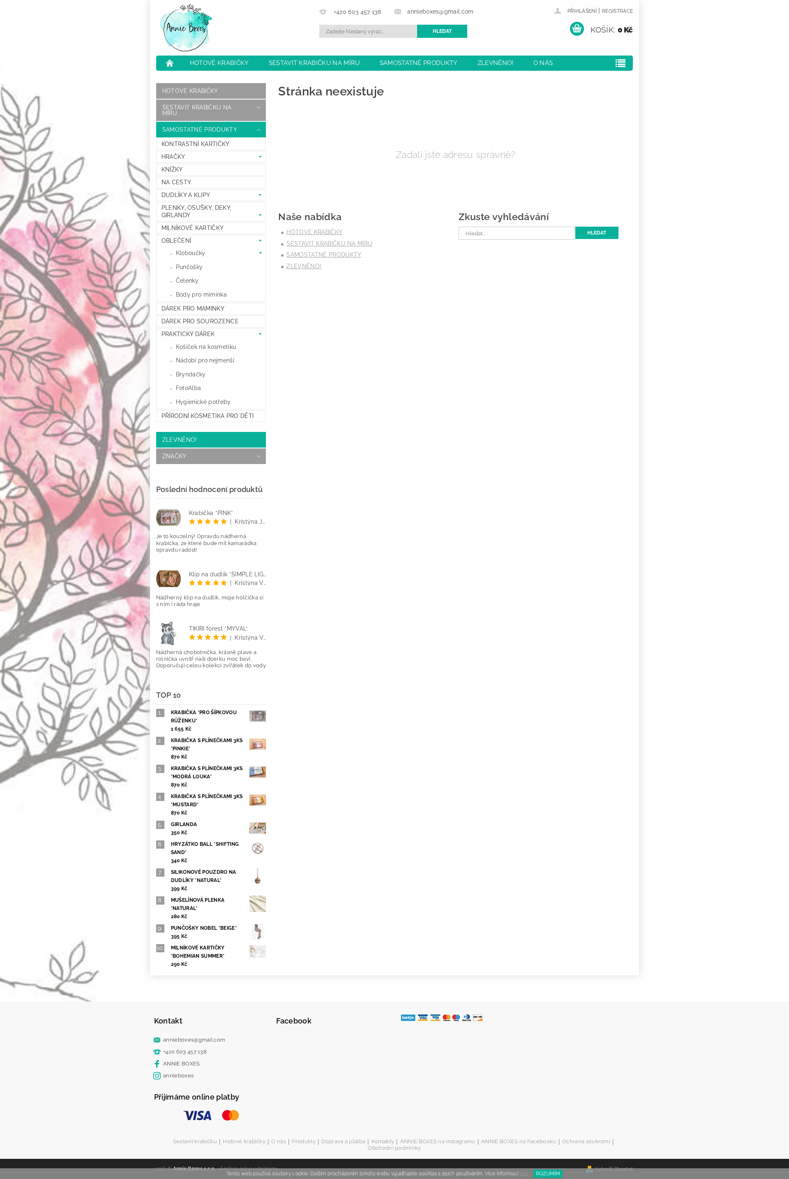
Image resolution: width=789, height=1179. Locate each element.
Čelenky (187, 280)
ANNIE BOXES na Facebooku (518, 1141)
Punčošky (189, 267)
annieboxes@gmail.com (194, 1040)
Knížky (172, 169)
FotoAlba (188, 388)
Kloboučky (190, 253)
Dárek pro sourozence (200, 321)
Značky (174, 456)
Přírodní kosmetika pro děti (207, 416)
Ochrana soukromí (586, 1141)
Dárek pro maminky (192, 308)
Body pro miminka (201, 294)
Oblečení (176, 240)
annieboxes (178, 1075)
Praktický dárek (188, 334)
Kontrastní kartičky (195, 144)
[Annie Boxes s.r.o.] (186, 28)
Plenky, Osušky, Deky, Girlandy (196, 211)
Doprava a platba (343, 1141)
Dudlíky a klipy (185, 195)
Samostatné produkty (419, 63)
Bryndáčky (191, 374)
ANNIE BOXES (181, 1064)
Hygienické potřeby (203, 402)
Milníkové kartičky (192, 228)
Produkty (304, 1141)
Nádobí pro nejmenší (205, 360)
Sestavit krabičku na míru (314, 63)
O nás (543, 63)
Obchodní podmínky (394, 1148)
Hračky (173, 156)
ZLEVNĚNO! (496, 63)
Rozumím (548, 1174)
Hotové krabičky (219, 63)
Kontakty (382, 1141)
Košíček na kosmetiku (206, 346)
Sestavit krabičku (195, 1141)
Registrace (617, 11)
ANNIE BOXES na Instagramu (437, 1141)
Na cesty (176, 182)
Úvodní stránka (170, 63)
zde (524, 1174)
